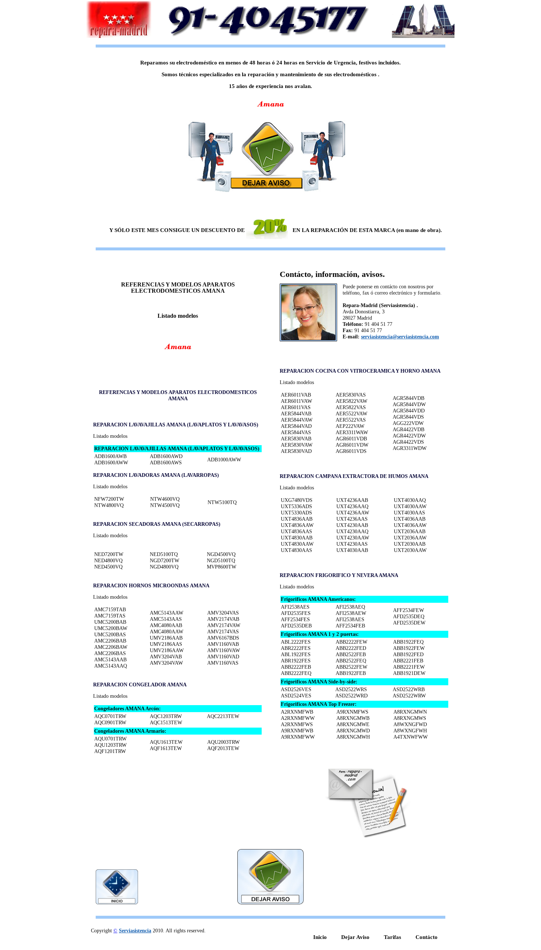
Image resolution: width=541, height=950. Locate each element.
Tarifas (392, 937)
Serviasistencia (135, 930)
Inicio (320, 937)
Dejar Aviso (355, 937)
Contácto (427, 937)
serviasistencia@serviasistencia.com (400, 336)
